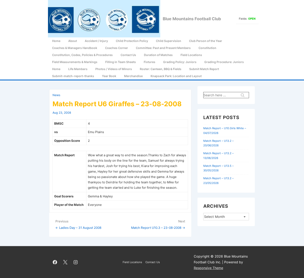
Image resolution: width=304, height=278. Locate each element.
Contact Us (128, 55)
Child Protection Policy (132, 41)
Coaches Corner (116, 48)
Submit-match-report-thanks (73, 76)
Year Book (109, 76)
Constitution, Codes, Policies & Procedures (82, 55)
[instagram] (76, 262)
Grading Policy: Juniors (179, 62)
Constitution (207, 48)
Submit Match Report (204, 69)
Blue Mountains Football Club (192, 18)
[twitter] (65, 262)
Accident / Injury (96, 41)
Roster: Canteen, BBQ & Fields (160, 69)
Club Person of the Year (205, 41)
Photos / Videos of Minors (113, 69)
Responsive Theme (208, 268)
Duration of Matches (158, 55)
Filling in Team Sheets (120, 62)
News (56, 95)
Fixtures (149, 62)
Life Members (77, 69)
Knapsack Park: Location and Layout (176, 76)
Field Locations (191, 55)
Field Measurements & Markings (74, 62)
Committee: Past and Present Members (163, 48)
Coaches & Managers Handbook (74, 48)
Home (56, 41)
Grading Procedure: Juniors (224, 62)
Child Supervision (168, 41)
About (72, 41)
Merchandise (133, 76)
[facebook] (55, 262)
